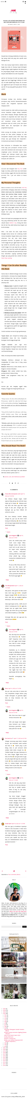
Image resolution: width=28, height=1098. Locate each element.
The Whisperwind (9, 585)
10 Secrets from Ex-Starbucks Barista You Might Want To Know (14, 944)
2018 (4, 1052)
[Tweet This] (12, 483)
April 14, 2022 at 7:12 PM (14, 688)
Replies (8, 532)
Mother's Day (12, 223)
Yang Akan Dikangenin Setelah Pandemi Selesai (14, 1030)
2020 (4, 1049)
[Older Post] (26, 871)
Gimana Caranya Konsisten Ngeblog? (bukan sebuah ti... (15, 1033)
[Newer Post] (2, 871)
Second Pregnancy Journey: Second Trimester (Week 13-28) (14, 991)
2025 (4, 1008)
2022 (4, 1013)
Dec (5, 1015)
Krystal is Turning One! (9, 1038)
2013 (4, 1060)
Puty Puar (19, 168)
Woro (6, 688)
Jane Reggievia (13, 535)
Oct (5, 1018)
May (5, 1026)
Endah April (8, 823)
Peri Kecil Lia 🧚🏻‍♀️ (9, 738)
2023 (4, 1012)
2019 (4, 1051)
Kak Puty (24, 187)
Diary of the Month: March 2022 (12, 1035)
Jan (5, 1046)
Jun (5, 1024)
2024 (4, 1010)
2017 (4, 1054)
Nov (5, 1016)
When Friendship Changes (14, 974)
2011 (4, 1063)
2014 (4, 1059)
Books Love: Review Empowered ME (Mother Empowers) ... (13, 1040)
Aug (5, 1021)
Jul (5, 1023)
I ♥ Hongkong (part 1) (14, 958)
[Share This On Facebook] (9, 483)
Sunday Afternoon (8, 1037)
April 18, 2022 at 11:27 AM (18, 823)
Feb (5, 1044)
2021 (4, 1048)
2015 (4, 1057)
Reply (6, 528)
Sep (5, 1020)
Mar (5, 1043)
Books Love (7, 476)
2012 (4, 1062)
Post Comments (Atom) (14, 874)
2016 (4, 1056)
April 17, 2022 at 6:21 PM (20, 738)
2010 (4, 1065)
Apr (5, 1028)
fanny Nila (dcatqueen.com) (12, 494)
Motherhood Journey (18, 476)
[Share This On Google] (18, 483)
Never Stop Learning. (6, 258)
